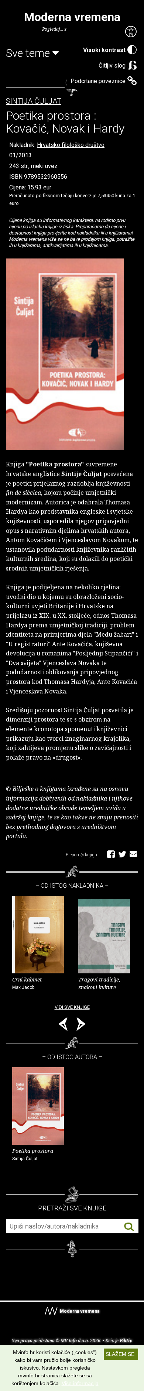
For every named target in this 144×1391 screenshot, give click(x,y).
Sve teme (29, 53)
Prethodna (63, 1025)
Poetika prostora (32, 1154)
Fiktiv (126, 1340)
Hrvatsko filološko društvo (70, 144)
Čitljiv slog (112, 65)
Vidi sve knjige (72, 1007)
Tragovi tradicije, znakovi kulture (99, 983)
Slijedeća (80, 1025)
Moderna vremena (72, 17)
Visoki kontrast (104, 50)
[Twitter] (122, 854)
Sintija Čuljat (33, 101)
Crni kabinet (27, 983)
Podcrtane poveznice (98, 81)
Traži (129, 1226)
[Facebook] (111, 854)
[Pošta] (133, 853)
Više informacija (80, 1383)
